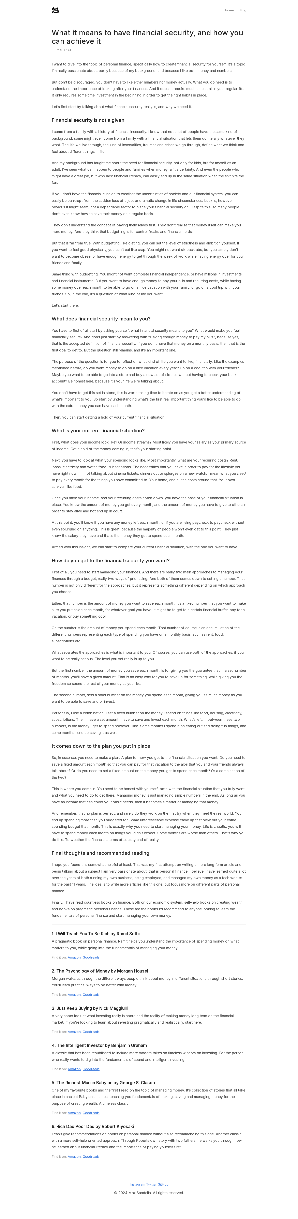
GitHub (163, 1184)
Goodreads (91, 957)
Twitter (151, 1184)
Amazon (74, 957)
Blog (243, 10)
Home (229, 10)
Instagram (137, 1184)
